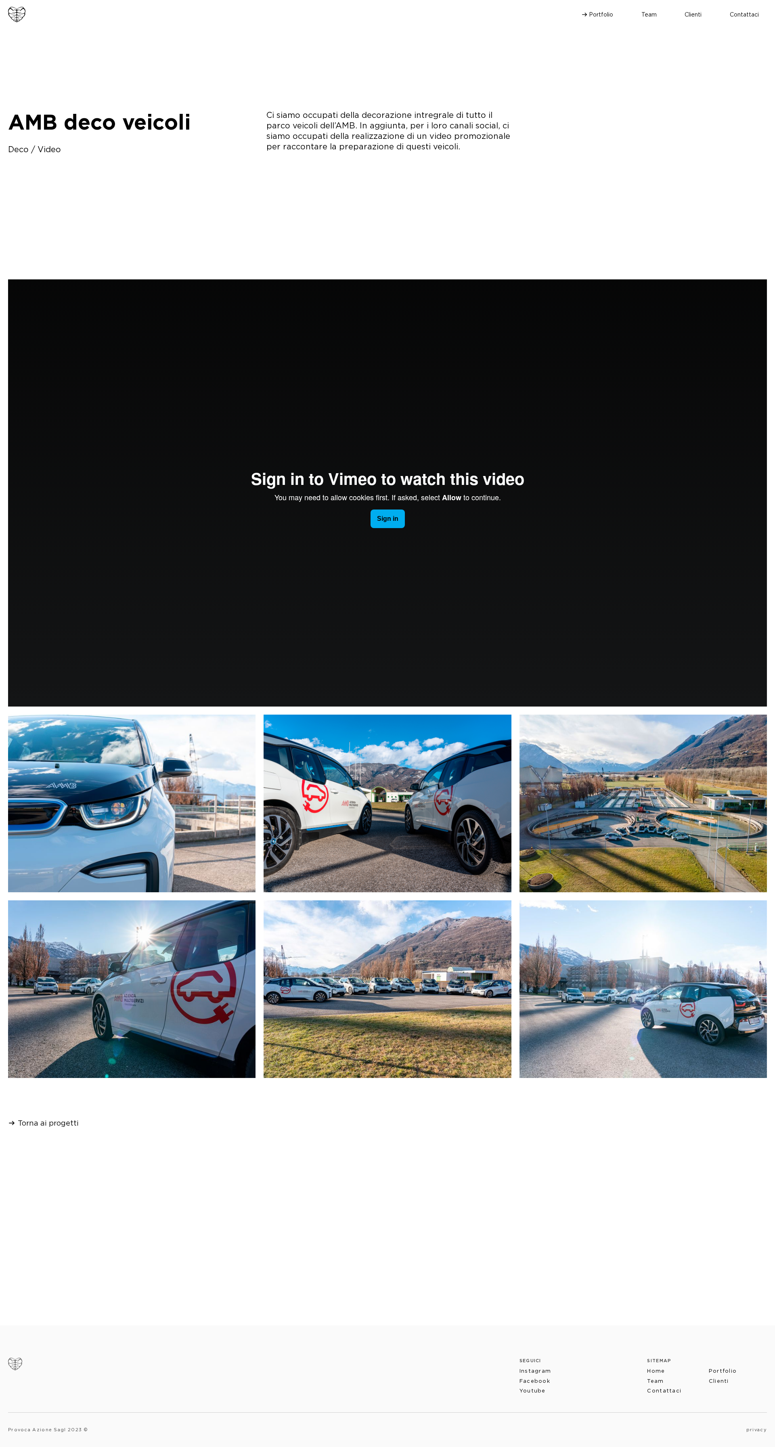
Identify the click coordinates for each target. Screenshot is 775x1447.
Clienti (693, 14)
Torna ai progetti (48, 1123)
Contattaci (744, 14)
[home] (16, 14)
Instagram (535, 1371)
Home (656, 1371)
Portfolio (601, 14)
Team (649, 14)
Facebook (534, 1381)
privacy (756, 1429)
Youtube (532, 1391)
